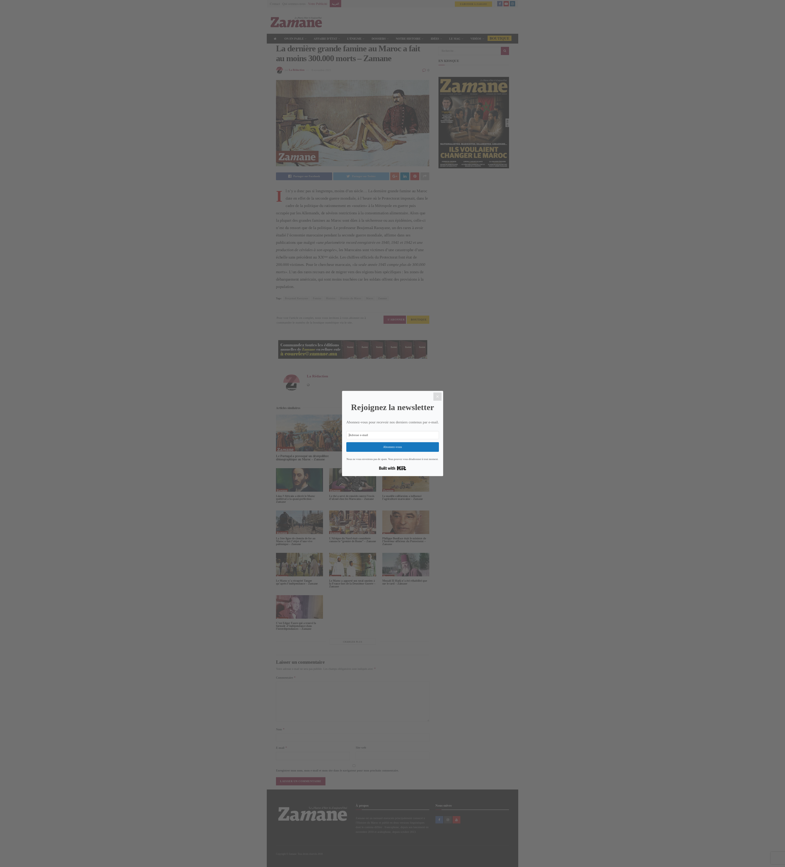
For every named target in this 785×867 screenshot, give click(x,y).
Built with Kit (392, 468)
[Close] (437, 396)
